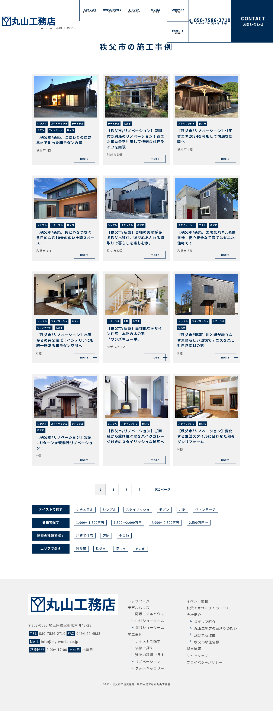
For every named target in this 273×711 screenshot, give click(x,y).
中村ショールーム (149, 621)
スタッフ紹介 (205, 622)
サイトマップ (197, 656)
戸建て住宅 (84, 536)
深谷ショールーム (149, 627)
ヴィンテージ (205, 510)
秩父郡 (81, 549)
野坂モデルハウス (149, 614)
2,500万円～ (198, 523)
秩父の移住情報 (206, 642)
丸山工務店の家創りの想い (216, 628)
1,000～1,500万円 (90, 523)
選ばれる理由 (205, 635)
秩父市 (101, 549)
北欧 (182, 510)
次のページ (163, 489)
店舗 (106, 536)
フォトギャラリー (149, 668)
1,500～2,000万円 (128, 523)
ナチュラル (84, 510)
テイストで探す (148, 641)
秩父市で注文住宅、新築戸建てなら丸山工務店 (141, 684)
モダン (164, 510)
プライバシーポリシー (205, 662)
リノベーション (148, 662)
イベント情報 (197, 601)
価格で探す (144, 648)
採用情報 (194, 649)
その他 (124, 536)
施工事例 (135, 634)
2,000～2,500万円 (165, 523)
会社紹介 (194, 615)
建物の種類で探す (149, 655)
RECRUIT (177, 32)
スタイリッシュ (138, 510)
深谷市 (121, 549)
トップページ (139, 601)
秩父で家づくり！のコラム (208, 608)
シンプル (109, 510)
